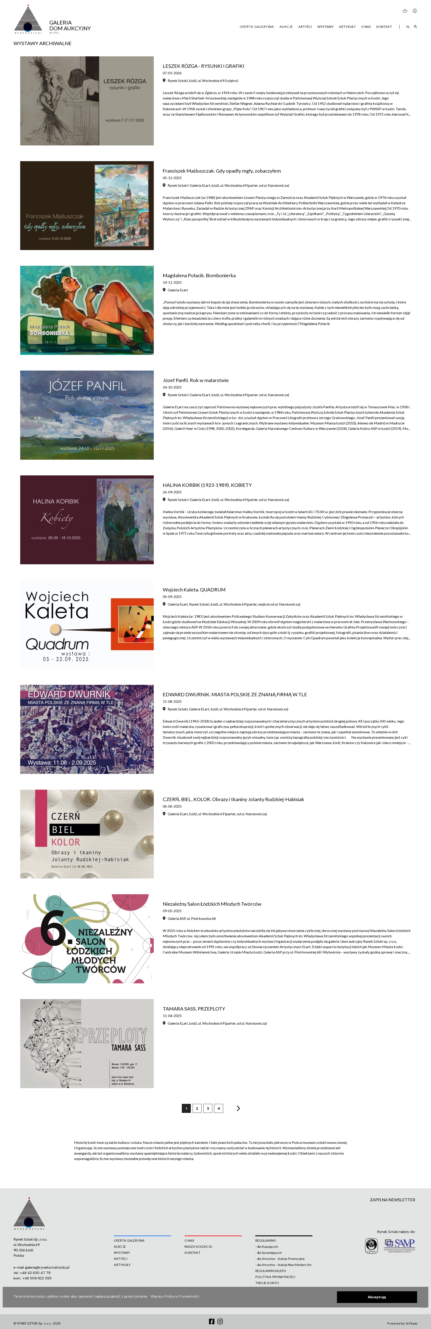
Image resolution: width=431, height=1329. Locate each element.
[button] (377, 1297)
